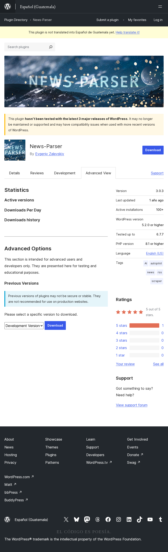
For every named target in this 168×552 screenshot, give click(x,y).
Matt (10, 484)
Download (153, 150)
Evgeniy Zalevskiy (49, 154)
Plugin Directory (16, 20)
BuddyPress (16, 500)
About (9, 439)
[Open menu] (161, 6)
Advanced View (98, 173)
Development (64, 173)
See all (158, 364)
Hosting (10, 455)
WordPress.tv (99, 462)
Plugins (50, 455)
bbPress (13, 492)
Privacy (10, 462)
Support (157, 173)
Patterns (52, 462)
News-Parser (46, 146)
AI (146, 263)
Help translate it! (128, 32)
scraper (157, 281)
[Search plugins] (50, 47)
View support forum (131, 405)
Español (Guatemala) (31, 519)
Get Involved (137, 439)
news (150, 272)
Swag (133, 462)
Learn (90, 439)
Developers (95, 455)
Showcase (53, 439)
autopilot (156, 263)
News (9, 447)
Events (132, 447)
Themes (51, 447)
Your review (125, 364)
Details (14, 173)
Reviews (37, 173)
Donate (135, 455)
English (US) (155, 253)
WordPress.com (19, 477)
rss (160, 272)
